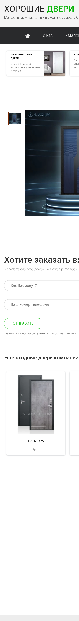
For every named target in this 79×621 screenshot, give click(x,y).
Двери (39, 9)
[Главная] (28, 35)
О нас (48, 36)
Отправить (23, 323)
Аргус (35, 449)
